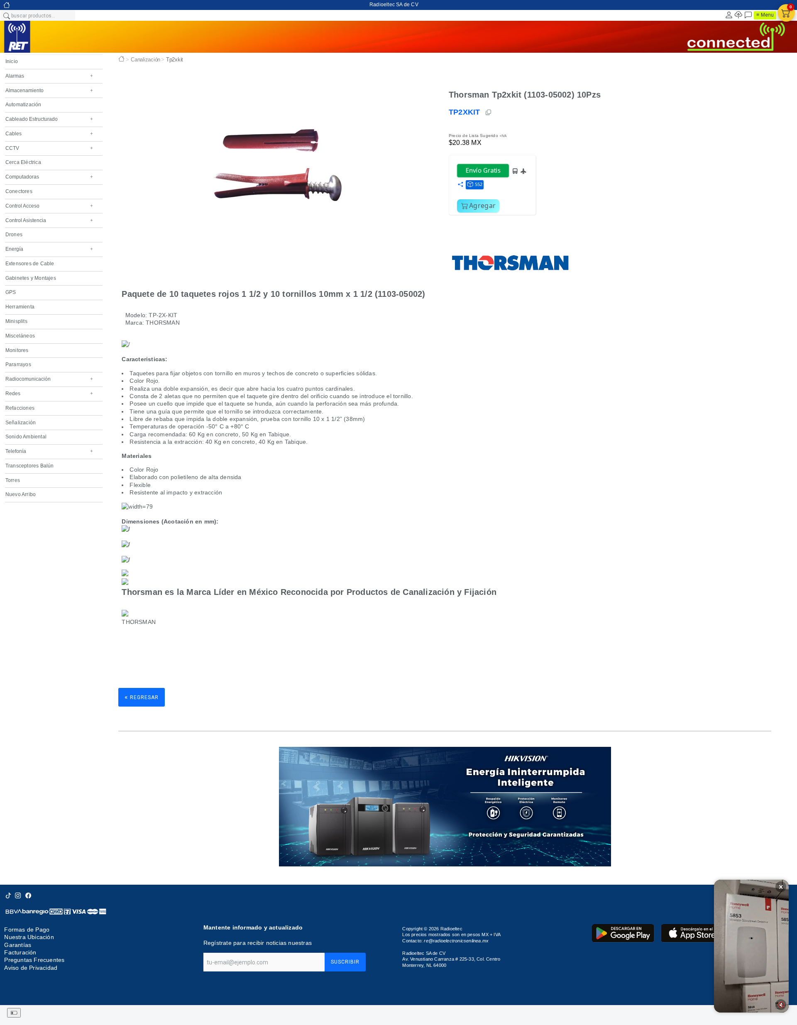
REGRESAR (142, 697)
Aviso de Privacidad (30, 967)
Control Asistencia (49, 220)
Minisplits (16, 321)
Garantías (17, 945)
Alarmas (49, 76)
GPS (10, 292)
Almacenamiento (49, 90)
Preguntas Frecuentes (34, 960)
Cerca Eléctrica (23, 162)
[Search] (6, 15)
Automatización (23, 105)
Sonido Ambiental (25, 437)
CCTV (49, 148)
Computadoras (49, 177)
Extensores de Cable (29, 264)
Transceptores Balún (29, 466)
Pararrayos (18, 364)
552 (478, 184)
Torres (12, 480)
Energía (49, 249)
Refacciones (19, 408)
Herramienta (19, 307)
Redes (49, 393)
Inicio (11, 61)
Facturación (20, 952)
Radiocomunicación (49, 379)
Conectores (18, 191)
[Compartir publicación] (460, 184)
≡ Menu (765, 15)
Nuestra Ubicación (29, 937)
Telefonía (49, 451)
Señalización (20, 423)
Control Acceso (49, 206)
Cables (49, 134)
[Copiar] (489, 112)
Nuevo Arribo (20, 494)
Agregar (482, 205)
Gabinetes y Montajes (30, 278)
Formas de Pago (26, 929)
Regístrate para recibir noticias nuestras (257, 942)
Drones (13, 234)
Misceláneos (20, 336)
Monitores (17, 350)
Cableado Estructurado (49, 119)
